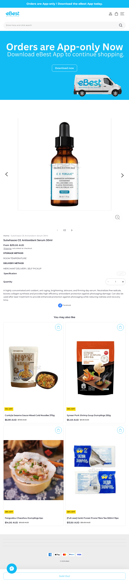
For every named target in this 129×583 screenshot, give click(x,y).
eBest (67, 561)
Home (6, 236)
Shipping (7, 248)
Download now (64, 68)
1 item (121, 273)
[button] (122, 13)
